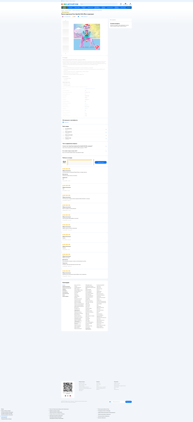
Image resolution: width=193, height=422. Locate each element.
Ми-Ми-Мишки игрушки (89, 293)
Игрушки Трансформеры (89, 295)
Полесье (75, 286)
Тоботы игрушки (77, 288)
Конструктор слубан (89, 323)
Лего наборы (88, 298)
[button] (129, 7)
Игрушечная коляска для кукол (101, 317)
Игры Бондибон (99, 303)
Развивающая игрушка (77, 318)
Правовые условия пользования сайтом (81, 401)
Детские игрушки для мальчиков (77, 323)
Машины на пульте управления (79, 303)
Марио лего (87, 313)
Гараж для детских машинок (78, 313)
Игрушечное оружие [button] (66, 286)
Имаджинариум (99, 291)
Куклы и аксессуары (76, 10)
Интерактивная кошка (100, 327)
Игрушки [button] (64, 289)
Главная (62, 10)
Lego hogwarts (88, 305)
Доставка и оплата (82, 383)
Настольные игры (99, 288)
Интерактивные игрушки (89, 286)
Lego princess (99, 287)
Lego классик (99, 286)
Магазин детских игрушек (78, 317)
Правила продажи (81, 385)
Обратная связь (81, 389)
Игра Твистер (99, 296)
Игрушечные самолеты (78, 312)
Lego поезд (87, 314)
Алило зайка (76, 292)
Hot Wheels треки (77, 308)
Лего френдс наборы (89, 310)
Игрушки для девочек (77, 319)
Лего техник (87, 307)
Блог (115, 388)
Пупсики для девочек (100, 315)
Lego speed (87, 319)
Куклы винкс (99, 318)
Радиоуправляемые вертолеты (79, 306)
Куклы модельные (85, 10)
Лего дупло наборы (89, 308)
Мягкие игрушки (99, 321)
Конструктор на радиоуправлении (88, 329)
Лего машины (88, 327)
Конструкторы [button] (65, 292)
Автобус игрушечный (77, 315)
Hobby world (99, 292)
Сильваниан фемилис (77, 287)
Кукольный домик (99, 313)
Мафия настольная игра (100, 307)
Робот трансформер (77, 326)
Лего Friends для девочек (89, 322)
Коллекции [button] (65, 290)
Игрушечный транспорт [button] (67, 287)
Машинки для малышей (78, 328)
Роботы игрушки (77, 327)
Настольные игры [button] (66, 293)
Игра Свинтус (99, 306)
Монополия (98, 308)
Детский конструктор (89, 300)
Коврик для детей (88, 289)
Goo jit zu (75, 293)
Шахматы (98, 298)
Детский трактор (77, 314)
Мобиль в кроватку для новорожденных (78, 321)
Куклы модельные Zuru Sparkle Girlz (95, 10)
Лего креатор (88, 318)
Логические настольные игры (101, 301)
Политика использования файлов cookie (85, 388)
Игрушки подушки (99, 326)
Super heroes (88, 309)
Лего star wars (88, 304)
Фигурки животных (89, 290)
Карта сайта (80, 390)
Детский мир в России (64, 402)
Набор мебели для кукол (100, 320)
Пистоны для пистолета (78, 298)
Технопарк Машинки (77, 291)
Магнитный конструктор (89, 312)
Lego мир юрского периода (90, 315)
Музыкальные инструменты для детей (90, 288)
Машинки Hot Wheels (77, 302)
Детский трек (76, 307)
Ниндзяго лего (88, 299)
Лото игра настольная (100, 310)
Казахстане (70, 402)
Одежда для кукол (99, 316)
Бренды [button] (64, 285)
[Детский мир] (69, 4)
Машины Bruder (76, 296)
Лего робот (87, 317)
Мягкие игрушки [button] (65, 296)
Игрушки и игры (68, 10)
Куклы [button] (64, 294)
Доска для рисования (100, 293)
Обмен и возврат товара (82, 384)
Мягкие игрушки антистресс (101, 325)
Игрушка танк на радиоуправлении (77, 310)
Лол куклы (98, 311)
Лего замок (87, 324)
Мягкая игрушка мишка (100, 322)
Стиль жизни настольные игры (101, 302)
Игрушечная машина (77, 301)
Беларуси (74, 402)
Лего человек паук (88, 294)
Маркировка (66, 122)
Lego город (87, 303)
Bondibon (76, 297)
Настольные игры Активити (101, 297)
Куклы (98, 312)
